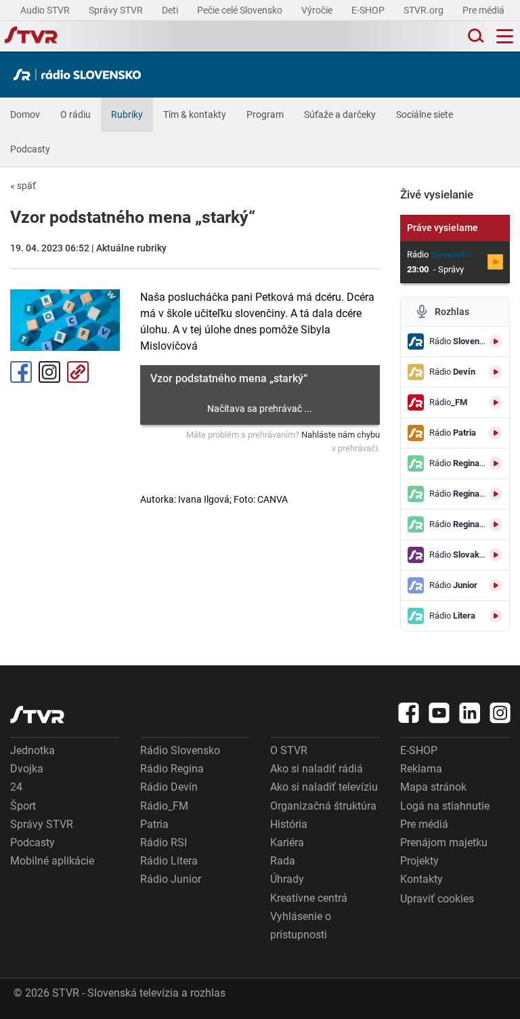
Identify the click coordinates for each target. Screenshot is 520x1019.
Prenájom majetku (444, 842)
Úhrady (287, 879)
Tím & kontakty (194, 114)
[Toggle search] (475, 36)
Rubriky (127, 114)
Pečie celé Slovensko (240, 10)
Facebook (21, 372)
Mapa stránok (433, 787)
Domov (25, 114)
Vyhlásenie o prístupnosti (300, 925)
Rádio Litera (169, 860)
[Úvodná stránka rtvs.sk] (31, 36)
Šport (23, 805)
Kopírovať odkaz (78, 372)
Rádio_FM (164, 805)
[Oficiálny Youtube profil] (439, 712)
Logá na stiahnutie (445, 805)
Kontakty (421, 879)
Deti (171, 10)
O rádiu (75, 114)
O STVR (288, 750)
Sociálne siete (424, 114)
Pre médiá (484, 10)
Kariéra (287, 842)
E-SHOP (369, 10)
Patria (154, 824)
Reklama (421, 768)
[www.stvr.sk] (37, 714)
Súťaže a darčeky (340, 114)
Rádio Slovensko (180, 750)
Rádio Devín (169, 787)
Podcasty (30, 149)
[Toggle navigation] (505, 36)
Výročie (317, 10)
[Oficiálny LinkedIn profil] (469, 712)
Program (265, 114)
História (288, 824)
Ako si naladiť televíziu (324, 787)
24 (16, 787)
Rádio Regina (172, 768)
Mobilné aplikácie (52, 860)
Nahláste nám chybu (340, 435)
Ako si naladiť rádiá (316, 768)
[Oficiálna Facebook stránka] (408, 712)
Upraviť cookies (437, 898)
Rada (282, 860)
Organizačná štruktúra (323, 805)
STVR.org (425, 10)
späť (23, 185)
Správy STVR (117, 10)
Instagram (49, 372)
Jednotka (32, 750)
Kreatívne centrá (308, 898)
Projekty (419, 860)
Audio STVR (46, 10)
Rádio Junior (170, 879)
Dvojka (26, 768)
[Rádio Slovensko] (81, 74)
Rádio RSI (163, 842)
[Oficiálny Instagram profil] (500, 712)
